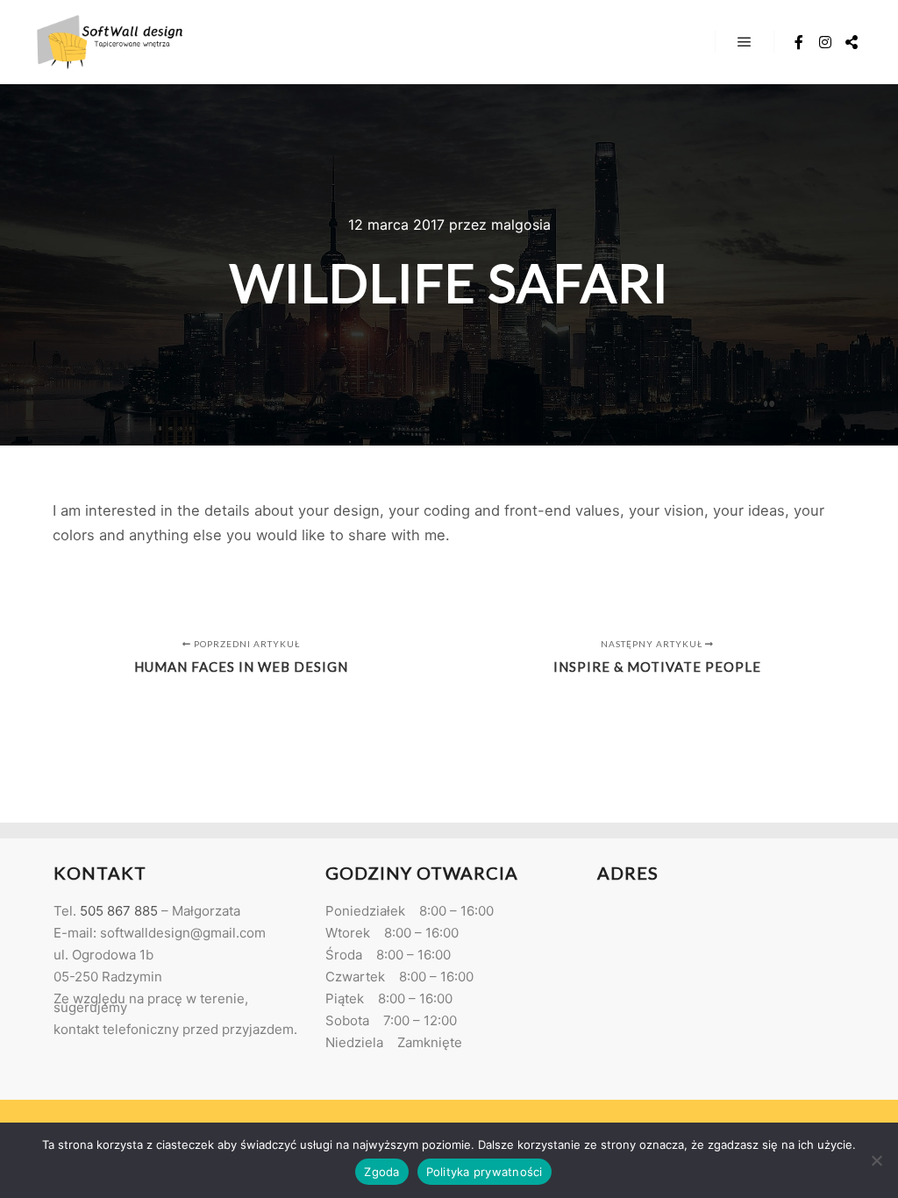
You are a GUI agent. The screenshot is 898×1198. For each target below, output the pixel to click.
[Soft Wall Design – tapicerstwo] (109, 41)
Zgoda (381, 1172)
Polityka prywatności (484, 1172)
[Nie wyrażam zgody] (876, 1160)
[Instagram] (825, 42)
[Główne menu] (744, 42)
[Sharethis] (851, 42)
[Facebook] (799, 42)
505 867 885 (119, 910)
